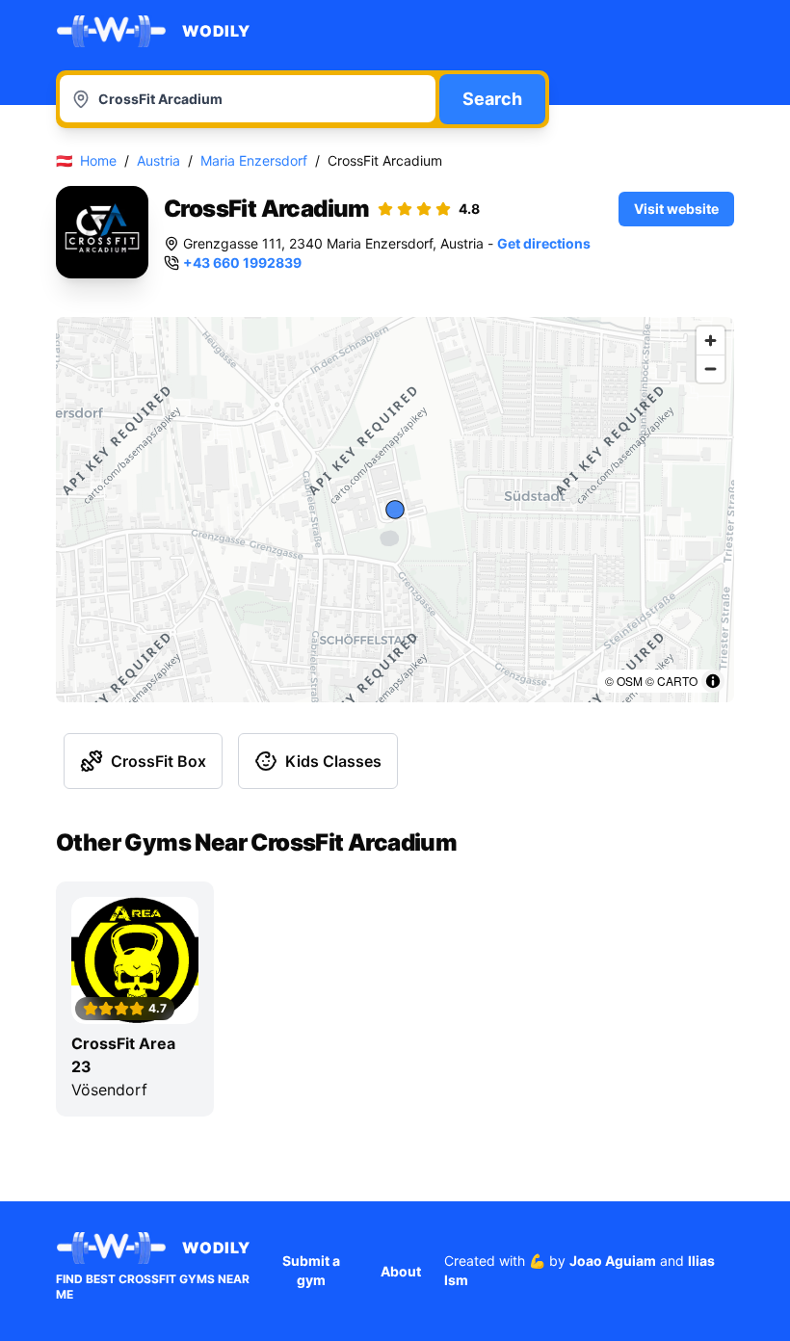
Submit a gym (311, 1270)
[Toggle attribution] (712, 681)
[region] (395, 509)
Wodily (216, 30)
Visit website (676, 208)
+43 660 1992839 (242, 262)
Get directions (544, 243)
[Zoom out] (710, 368)
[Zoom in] (710, 341)
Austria (158, 160)
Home (98, 160)
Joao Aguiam (612, 1260)
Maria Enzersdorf (253, 160)
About (401, 1271)
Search (492, 99)
